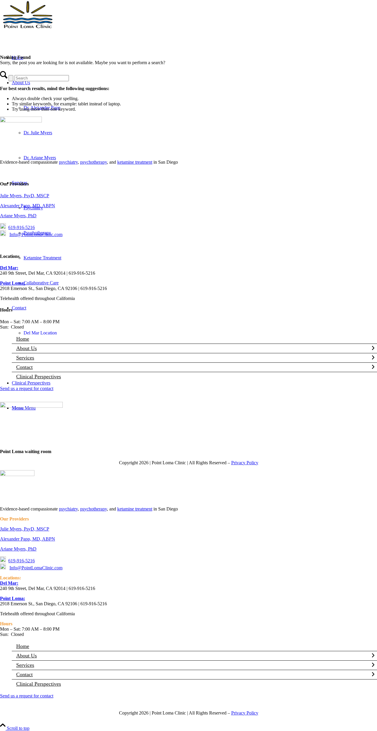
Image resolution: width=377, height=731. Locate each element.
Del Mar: (9, 267)
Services (25, 358)
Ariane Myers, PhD (18, 215)
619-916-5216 (21, 227)
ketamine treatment (134, 162)
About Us (26, 348)
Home (22, 339)
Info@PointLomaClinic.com (35, 234)
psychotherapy (93, 162)
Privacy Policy (244, 462)
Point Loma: (12, 283)
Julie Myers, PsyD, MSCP (24, 195)
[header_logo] (44, 27)
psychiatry (68, 162)
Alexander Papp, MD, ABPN (27, 205)
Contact (24, 367)
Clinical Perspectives (38, 376)
